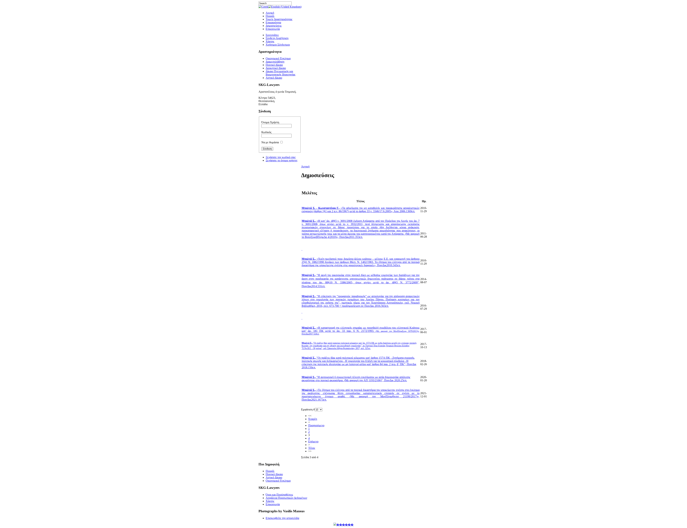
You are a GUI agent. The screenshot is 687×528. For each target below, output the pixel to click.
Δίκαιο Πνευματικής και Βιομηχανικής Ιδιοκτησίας (280, 73)
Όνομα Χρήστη (270, 122)
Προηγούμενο (316, 425)
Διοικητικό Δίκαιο (276, 68)
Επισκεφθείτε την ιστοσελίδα (282, 518)
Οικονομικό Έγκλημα (278, 58)
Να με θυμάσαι (270, 142)
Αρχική (305, 166)
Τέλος (311, 447)
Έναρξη (312, 418)
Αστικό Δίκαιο (274, 77)
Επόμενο (313, 441)
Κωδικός (266, 132)
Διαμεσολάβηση (275, 61)
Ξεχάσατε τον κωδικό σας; (281, 157)
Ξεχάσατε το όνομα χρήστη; (282, 160)
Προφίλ (270, 471)
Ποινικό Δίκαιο (274, 64)
